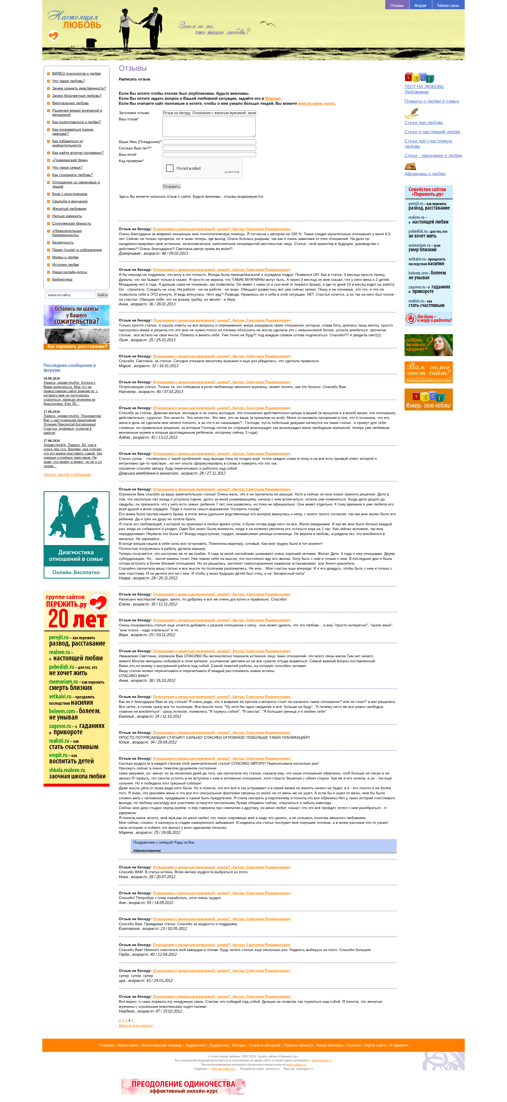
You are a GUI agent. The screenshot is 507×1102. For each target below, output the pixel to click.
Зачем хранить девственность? (79, 88)
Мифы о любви (65, 257)
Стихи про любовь (424, 122)
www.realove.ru (321, 1060)
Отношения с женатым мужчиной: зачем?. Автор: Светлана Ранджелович (221, 229)
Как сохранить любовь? (72, 175)
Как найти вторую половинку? (78, 152)
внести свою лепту (316, 103)
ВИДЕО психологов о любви (76, 73)
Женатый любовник (69, 208)
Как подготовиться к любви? (76, 122)
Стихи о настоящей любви (432, 131)
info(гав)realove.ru (223, 1068)
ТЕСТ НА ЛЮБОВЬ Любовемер (424, 89)
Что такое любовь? (68, 81)
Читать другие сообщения (67, 474)
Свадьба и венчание (70, 201)
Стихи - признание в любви (433, 155)
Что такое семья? (67, 167)
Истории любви (65, 264)
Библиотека (62, 279)
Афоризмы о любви (425, 173)
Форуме (272, 98)
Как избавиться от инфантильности (67, 143)
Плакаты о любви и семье (432, 101)
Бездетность (63, 242)
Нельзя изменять (67, 216)
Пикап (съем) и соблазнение (77, 250)
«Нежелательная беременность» (67, 233)
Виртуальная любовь (70, 103)
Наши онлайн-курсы (69, 272)
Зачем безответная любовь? (77, 95)
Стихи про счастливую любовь (428, 144)
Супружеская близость (71, 223)
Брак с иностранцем (69, 194)
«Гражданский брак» (70, 160)
